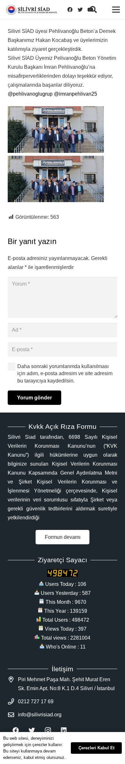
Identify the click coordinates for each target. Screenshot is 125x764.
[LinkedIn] (64, 730)
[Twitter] (80, 9)
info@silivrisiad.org (40, 714)
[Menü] (116, 10)
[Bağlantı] (31, 9)
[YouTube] (90, 9)
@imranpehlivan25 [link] (75, 94)
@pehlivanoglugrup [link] (30, 94)
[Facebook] (70, 9)
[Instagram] (48, 730)
